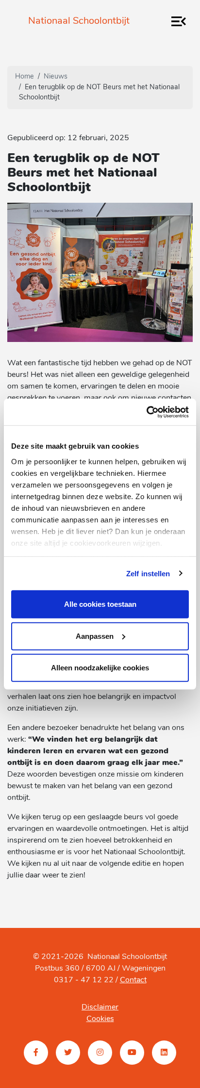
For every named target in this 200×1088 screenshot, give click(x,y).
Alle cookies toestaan (100, 604)
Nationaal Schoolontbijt (79, 21)
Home (24, 77)
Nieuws (55, 77)
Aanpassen (95, 636)
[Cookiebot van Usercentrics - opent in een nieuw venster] (146, 412)
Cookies (100, 1019)
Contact (133, 980)
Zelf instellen (148, 573)
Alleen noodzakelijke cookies (100, 668)
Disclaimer (100, 1007)
